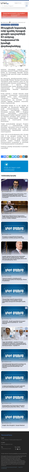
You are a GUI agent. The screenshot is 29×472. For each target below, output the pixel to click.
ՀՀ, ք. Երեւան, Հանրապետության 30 (11, 439)
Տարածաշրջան (5, 24)
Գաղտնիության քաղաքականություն (9, 467)
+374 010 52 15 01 (6, 448)
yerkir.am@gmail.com (7, 444)
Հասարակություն (16, 14)
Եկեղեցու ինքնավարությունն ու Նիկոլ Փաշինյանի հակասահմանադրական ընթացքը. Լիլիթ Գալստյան (14, 13)
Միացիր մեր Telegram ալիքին (12, 167)
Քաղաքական (15, 24)
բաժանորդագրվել (9, 169)
